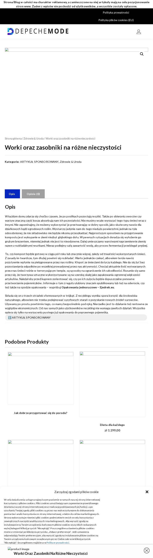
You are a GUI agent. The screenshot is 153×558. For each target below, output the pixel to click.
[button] (147, 492)
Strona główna (13, 138)
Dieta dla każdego (112, 424)
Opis (12, 194)
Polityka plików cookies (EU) (116, 20)
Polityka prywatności (116, 12)
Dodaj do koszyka (140, 412)
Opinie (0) (33, 194)
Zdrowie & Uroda (34, 138)
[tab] (12, 194)
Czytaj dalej (68, 399)
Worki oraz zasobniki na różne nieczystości (50, 553)
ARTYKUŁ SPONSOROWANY (39, 161)
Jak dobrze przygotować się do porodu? (40, 413)
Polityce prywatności (58, 542)
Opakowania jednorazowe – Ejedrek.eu (88, 287)
